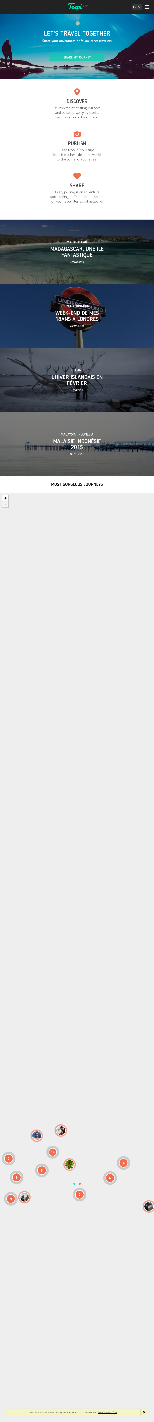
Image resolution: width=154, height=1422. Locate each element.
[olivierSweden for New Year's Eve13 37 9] (61, 1130)
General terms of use (107, 1412)
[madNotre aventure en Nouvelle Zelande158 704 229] (149, 1206)
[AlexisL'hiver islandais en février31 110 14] (37, 1136)
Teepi (77, 7)
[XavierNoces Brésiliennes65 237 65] (24, 1197)
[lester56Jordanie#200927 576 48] (70, 1165)
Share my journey (77, 57)
